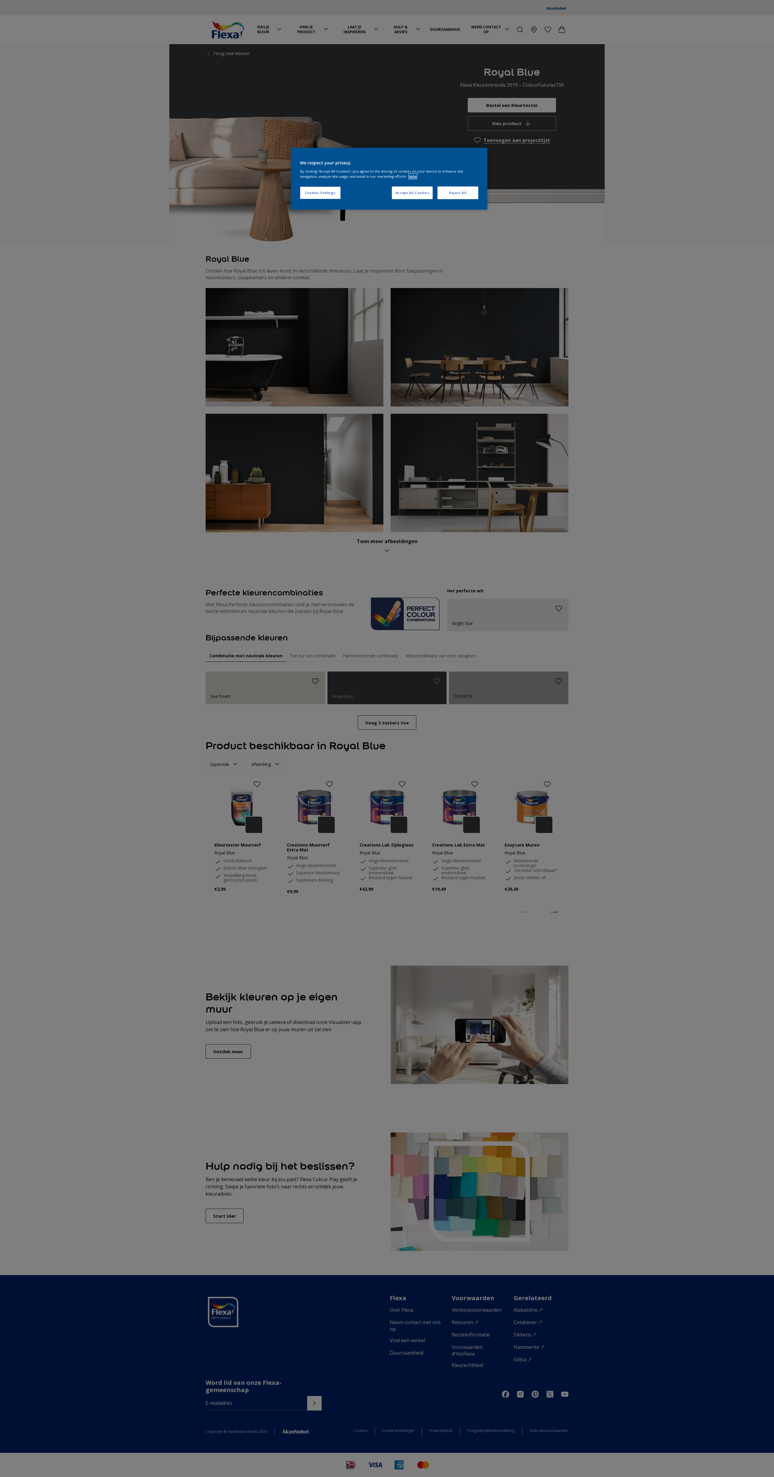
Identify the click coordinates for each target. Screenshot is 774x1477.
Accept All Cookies (412, 192)
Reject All (458, 192)
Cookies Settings (320, 192)
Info (413, 176)
